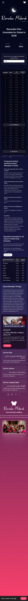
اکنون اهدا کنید (7, 345)
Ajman (4, 273)
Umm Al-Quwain (6, 280)
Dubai (4, 265)
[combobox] (14, 61)
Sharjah (4, 268)
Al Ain (4, 270)
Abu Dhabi (5, 263)
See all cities (8, 254)
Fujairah (4, 275)
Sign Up (23, 598)
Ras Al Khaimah (6, 278)
